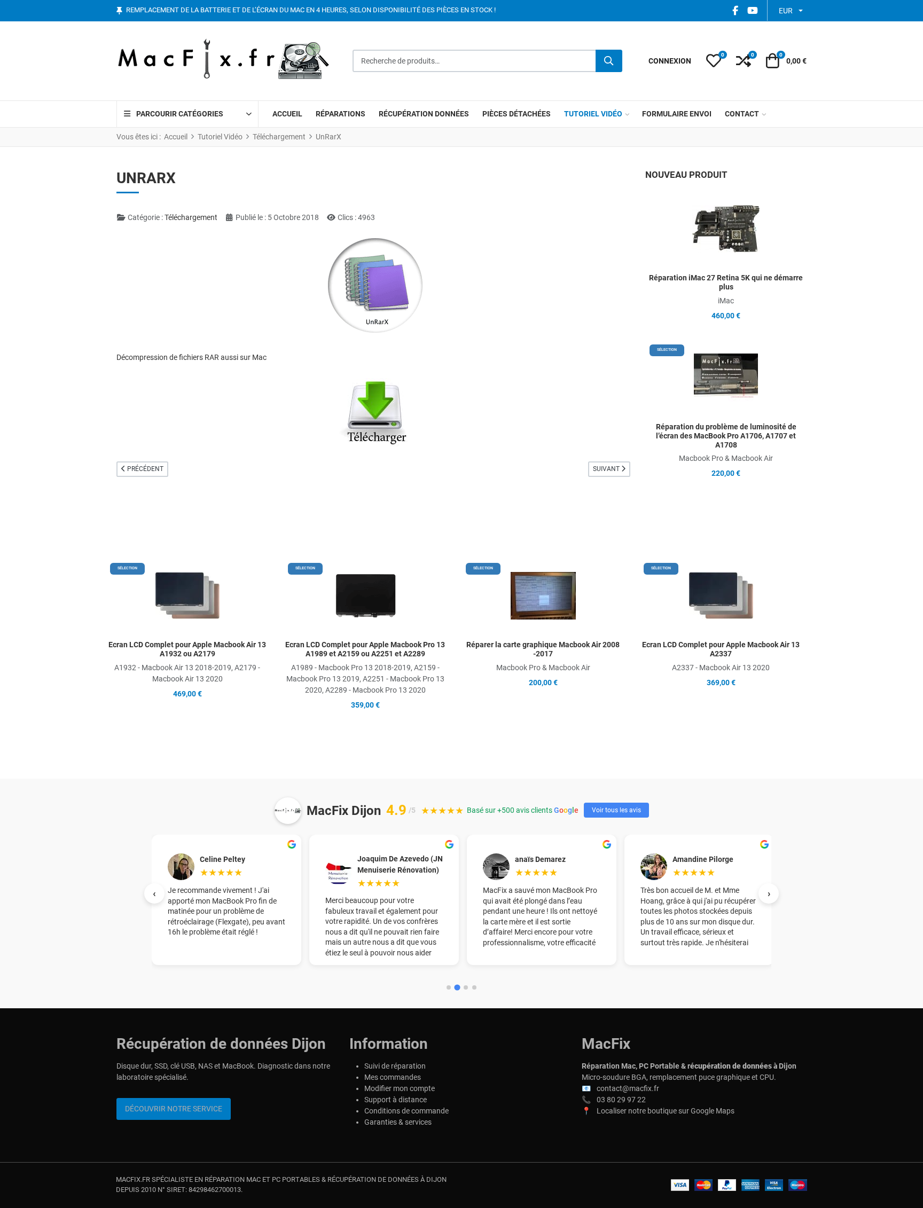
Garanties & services (398, 1122)
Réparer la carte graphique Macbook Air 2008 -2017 (543, 649)
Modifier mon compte (399, 1088)
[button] (713, 61)
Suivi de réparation (395, 1066)
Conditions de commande (406, 1111)
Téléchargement (191, 217)
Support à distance (395, 1099)
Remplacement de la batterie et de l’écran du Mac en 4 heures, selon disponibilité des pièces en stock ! (311, 10)
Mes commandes (392, 1077)
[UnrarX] (373, 411)
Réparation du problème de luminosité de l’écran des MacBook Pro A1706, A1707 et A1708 (726, 435)
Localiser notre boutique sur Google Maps (665, 1111)
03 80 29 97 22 (621, 1099)
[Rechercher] (609, 61)
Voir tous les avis (616, 810)
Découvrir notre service (173, 1108)
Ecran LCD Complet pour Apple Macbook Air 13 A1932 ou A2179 (187, 649)
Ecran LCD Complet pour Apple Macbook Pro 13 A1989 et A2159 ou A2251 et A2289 (365, 649)
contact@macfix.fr (628, 1088)
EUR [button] (786, 10)
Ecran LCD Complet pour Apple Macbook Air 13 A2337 (721, 649)
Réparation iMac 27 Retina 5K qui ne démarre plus (726, 282)
